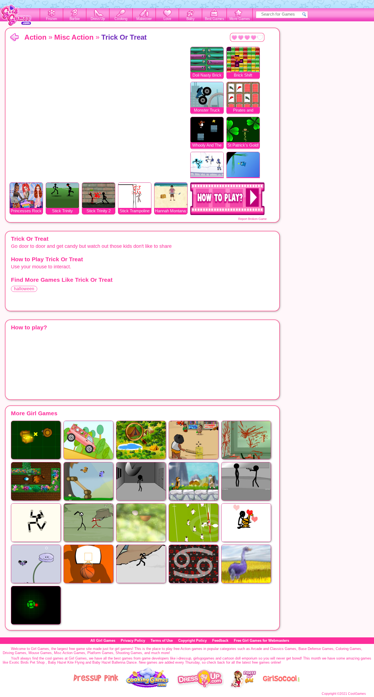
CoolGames (357, 694)
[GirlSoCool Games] (281, 687)
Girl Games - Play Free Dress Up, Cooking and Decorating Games (19, 17)
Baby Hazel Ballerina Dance (114, 662)
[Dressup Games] (200, 687)
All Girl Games (102, 640)
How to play (227, 198)
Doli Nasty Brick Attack (206, 76)
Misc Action (74, 37)
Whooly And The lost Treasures (206, 146)
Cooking (120, 19)
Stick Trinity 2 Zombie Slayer (98, 211)
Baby (190, 19)
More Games (239, 19)
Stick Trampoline (134, 210)
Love (167, 19)
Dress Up (98, 19)
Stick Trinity (62, 210)
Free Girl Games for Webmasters (261, 640)
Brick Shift (243, 75)
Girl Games (14, 37)
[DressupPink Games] (96, 687)
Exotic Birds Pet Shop (27, 662)
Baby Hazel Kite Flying (66, 662)
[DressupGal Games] (243, 687)
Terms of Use (162, 640)
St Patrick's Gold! (243, 145)
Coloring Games (348, 649)
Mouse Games (40, 653)
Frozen (51, 19)
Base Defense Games (315, 649)
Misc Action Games (69, 653)
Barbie (75, 19)
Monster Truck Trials (207, 111)
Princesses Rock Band (26, 211)
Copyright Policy (192, 640)
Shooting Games (129, 653)
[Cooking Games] (148, 687)
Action (35, 37)
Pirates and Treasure (243, 111)
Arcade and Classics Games (273, 649)
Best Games (214, 19)
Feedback (220, 640)
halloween (24, 288)
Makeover (144, 19)
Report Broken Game (252, 218)
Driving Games (14, 653)
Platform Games (100, 653)
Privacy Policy (133, 640)
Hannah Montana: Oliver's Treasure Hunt (171, 211)
